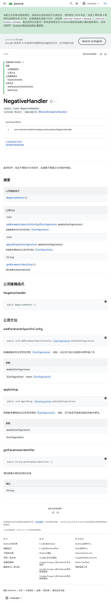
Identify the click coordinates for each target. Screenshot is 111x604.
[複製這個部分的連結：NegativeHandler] (29, 293)
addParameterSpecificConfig (23, 224)
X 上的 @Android (47, 543)
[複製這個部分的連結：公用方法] (20, 320)
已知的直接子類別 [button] (15, 143)
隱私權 (46, 590)
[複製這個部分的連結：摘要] (13, 180)
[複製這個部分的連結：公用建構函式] (27, 284)
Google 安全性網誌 (48, 557)
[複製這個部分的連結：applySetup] (21, 390)
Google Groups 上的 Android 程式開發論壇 (54, 570)
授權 (38, 590)
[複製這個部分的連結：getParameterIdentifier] (37, 450)
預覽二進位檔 (9, 557)
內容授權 (39, 522)
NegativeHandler (16, 197)
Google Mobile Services (86, 557)
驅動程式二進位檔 (11, 567)
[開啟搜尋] (71, 3)
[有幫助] (101, 54)
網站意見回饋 (58, 590)
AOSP (5, 54)
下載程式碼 (8, 553)
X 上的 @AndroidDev (49, 548)
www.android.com (83, 553)
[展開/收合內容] (23, 62)
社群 (20, 590)
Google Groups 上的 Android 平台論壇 (54, 563)
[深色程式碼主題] (105, 301)
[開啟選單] (5, 3)
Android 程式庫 (10, 543)
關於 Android (9, 590)
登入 (105, 3)
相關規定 (7, 548)
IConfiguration (48, 224)
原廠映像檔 (8, 562)
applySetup (13, 244)
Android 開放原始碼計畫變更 (28, 25)
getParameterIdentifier (20, 264)
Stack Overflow (82, 562)
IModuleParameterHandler (52, 111)
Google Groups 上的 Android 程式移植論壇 (54, 577)
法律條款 (29, 590)
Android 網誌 (45, 553)
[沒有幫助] (105, 54)
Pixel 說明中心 (81, 548)
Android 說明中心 (83, 543)
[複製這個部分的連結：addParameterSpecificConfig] (45, 329)
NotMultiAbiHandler (15, 144)
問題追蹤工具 (81, 567)
